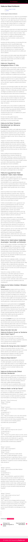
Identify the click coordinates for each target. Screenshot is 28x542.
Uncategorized (10, 518)
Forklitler (14, 2)
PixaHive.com (21, 540)
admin (7, 10)
